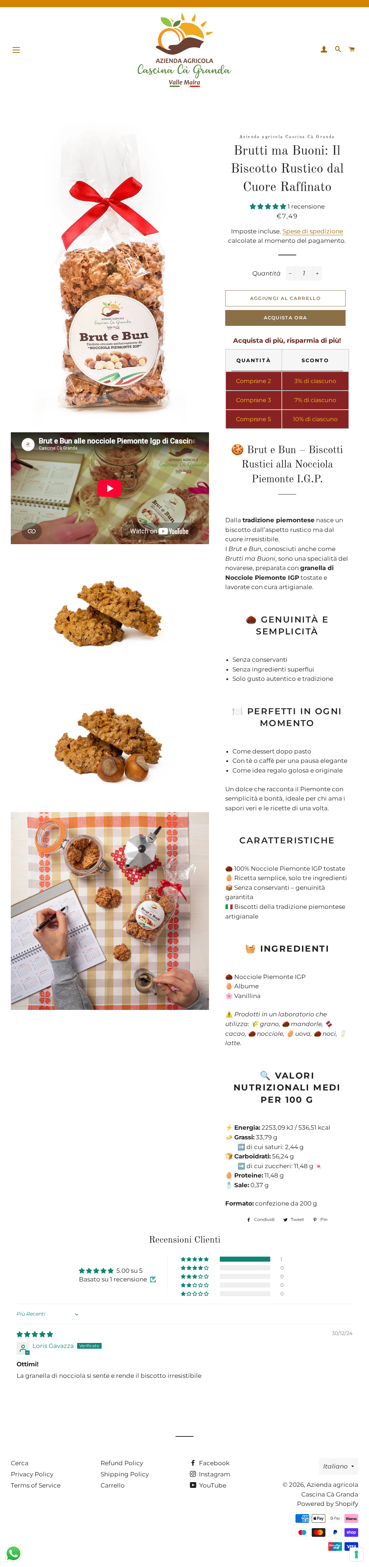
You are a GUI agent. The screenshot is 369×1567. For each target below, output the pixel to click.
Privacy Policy (32, 1474)
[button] (269, 206)
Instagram (213, 1474)
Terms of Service (36, 1485)
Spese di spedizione (313, 231)
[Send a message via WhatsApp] (13, 1553)
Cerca (19, 1463)
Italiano (335, 1466)
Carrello (113, 1485)
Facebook (213, 1463)
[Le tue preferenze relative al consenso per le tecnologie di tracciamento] (356, 1554)
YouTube (212, 1485)
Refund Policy (122, 1463)
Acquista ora (285, 317)
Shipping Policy (125, 1474)
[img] (35, 1334)
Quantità (266, 273)
